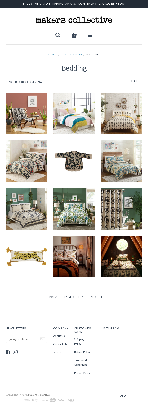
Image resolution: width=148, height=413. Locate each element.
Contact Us (60, 344)
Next (95, 297)
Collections (71, 54)
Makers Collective (39, 394)
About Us (59, 335)
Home (53, 54)
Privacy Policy (82, 373)
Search (57, 352)
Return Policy (82, 351)
